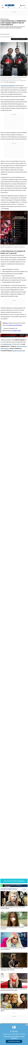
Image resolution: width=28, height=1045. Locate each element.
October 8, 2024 (16, 330)
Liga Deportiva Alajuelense (8, 85)
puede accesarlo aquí (19, 350)
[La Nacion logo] (9, 5)
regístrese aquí (7, 344)
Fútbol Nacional (4, 19)
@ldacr (6, 323)
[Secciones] (2, 5)
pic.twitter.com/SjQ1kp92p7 (14, 325)
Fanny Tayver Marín (5, 34)
